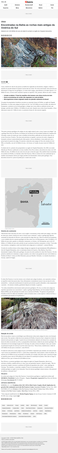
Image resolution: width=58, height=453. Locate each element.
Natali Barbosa (48, 410)
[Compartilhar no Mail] (9, 35)
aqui (18, 396)
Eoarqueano (40, 408)
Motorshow (29, 8)
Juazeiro (41, 410)
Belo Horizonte (34, 405)
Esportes (5, 8)
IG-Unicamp (10, 410)
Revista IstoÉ (29, 5)
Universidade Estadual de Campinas (9, 416)
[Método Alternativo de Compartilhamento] (11, 35)
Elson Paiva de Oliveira (30, 408)
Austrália (22, 405)
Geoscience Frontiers (49, 408)
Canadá (45, 405)
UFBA (45, 413)
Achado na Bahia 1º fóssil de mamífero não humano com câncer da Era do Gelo (28, 95)
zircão (34, 416)
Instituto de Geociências (26, 410)
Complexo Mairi (16, 408)
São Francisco (39, 413)
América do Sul (10, 405)
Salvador (32, 413)
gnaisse (3, 410)
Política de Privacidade (6, 449)
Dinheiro (17, 5)
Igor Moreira (17, 410)
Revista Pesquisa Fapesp (26, 394)
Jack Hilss (35, 410)
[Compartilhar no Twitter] (3, 35)
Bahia (27, 405)
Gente (52, 5)
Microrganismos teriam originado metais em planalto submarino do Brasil (26, 99)
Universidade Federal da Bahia (25, 416)
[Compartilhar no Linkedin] (7, 35)
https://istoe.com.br (5, 446)
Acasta (3, 405)
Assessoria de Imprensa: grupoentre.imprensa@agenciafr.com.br (25, 449)
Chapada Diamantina (6, 408)
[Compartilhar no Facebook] (2, 35)
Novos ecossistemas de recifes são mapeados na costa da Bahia (23, 97)
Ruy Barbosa (25, 413)
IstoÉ (5, 5)
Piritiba (19, 413)
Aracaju (16, 405)
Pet (52, 8)
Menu (17, 8)
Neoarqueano (4, 413)
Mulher (41, 8)
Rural (40, 5)
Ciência (3, 21)
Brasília (40, 405)
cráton (22, 408)
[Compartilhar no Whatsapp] (5, 35)
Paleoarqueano (13, 413)
